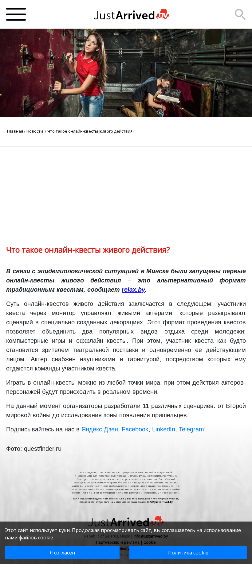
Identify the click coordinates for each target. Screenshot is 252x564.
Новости (35, 131)
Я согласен (62, 552)
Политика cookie (188, 552)
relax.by (133, 289)
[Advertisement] (126, 189)
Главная (15, 131)
